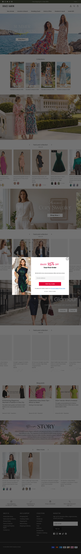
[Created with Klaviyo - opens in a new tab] (40, 296)
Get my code (50, 284)
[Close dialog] (67, 259)
